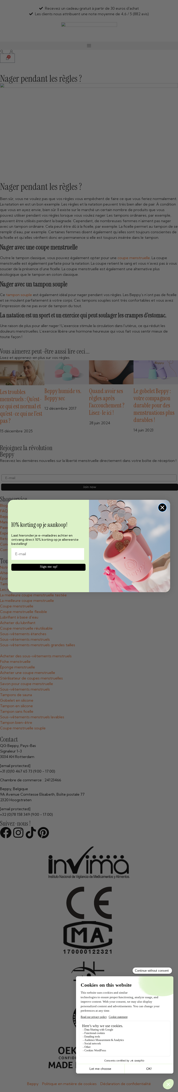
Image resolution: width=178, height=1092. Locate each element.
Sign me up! (48, 567)
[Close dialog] (162, 508)
